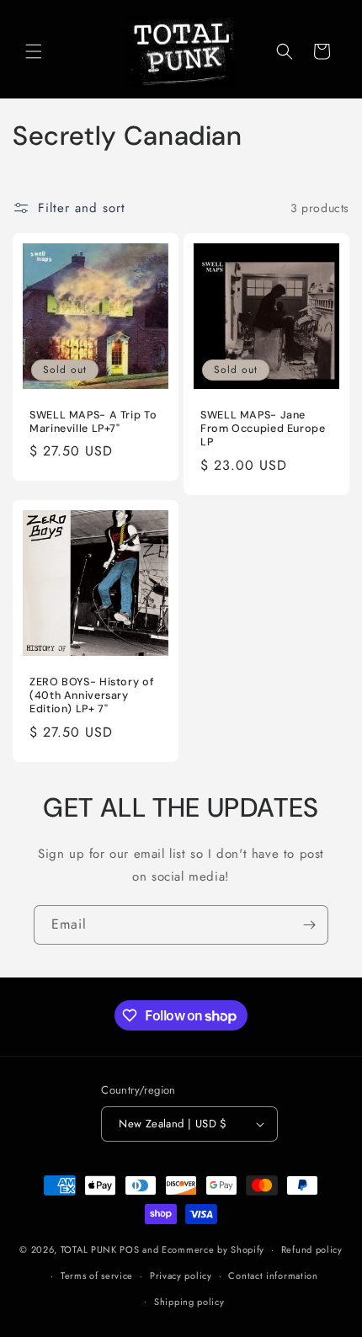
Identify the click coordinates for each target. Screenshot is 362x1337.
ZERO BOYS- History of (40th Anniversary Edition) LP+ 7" (91, 695)
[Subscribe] (308, 925)
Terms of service (97, 1275)
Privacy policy (181, 1275)
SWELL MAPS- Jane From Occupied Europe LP (263, 428)
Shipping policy (189, 1301)
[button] (33, 51)
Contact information (272, 1275)
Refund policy (312, 1249)
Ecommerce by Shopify (213, 1249)
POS (129, 1249)
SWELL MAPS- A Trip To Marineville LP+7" (93, 421)
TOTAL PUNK (89, 1249)
